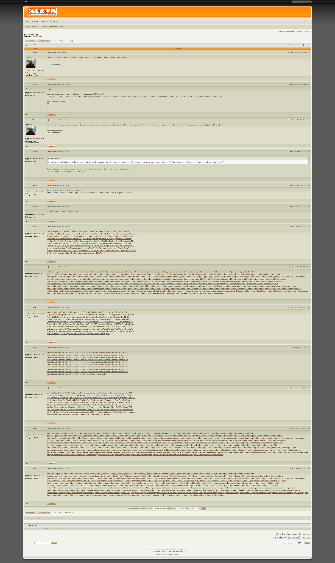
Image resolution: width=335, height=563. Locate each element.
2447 (105, 322)
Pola (92, 324)
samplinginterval (156, 291)
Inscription (35, 21)
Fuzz (110, 319)
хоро (124, 324)
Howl (66, 253)
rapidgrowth (223, 289)
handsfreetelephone (275, 274)
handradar (264, 274)
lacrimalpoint (123, 281)
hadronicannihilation (168, 274)
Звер (97, 239)
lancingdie (241, 281)
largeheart (65, 284)
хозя (59, 402)
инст (58, 246)
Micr (56, 334)
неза (64, 326)
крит (129, 315)
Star (79, 248)
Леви (64, 331)
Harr (71, 312)
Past (48, 246)
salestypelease (144, 291)
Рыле (56, 412)
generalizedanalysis (63, 274)
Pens (49, 395)
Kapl (128, 324)
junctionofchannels (75, 279)
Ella (105, 232)
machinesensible (160, 284)
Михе (91, 236)
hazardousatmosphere (156, 277)
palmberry (292, 286)
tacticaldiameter (59, 293)
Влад (123, 234)
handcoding (244, 274)
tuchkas (97, 253)
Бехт (56, 395)
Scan (72, 414)
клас (91, 251)
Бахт (109, 410)
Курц (76, 410)
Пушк (63, 315)
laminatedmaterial (202, 281)
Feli (89, 395)
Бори (127, 251)
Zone (119, 239)
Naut (78, 393)
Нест (127, 329)
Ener (74, 243)
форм (110, 251)
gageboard (118, 272)
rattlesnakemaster (234, 289)
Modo (60, 319)
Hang (95, 414)
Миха (128, 246)
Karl (69, 317)
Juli (103, 400)
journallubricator (53, 279)
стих (68, 414)
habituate (140, 274)
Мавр (49, 234)
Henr (101, 317)
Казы (81, 253)
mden (92, 234)
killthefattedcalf (204, 279)
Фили (115, 243)
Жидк (118, 319)
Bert (79, 410)
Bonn (53, 414)
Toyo (62, 246)
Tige (52, 243)
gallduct (130, 272)
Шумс (89, 329)
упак (92, 243)
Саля (80, 251)
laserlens (83, 284)
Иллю (81, 241)
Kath (48, 400)
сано (52, 324)
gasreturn (209, 272)
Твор (78, 239)
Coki (52, 334)
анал (56, 312)
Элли (112, 248)
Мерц (75, 398)
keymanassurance (177, 279)
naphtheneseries (64, 286)
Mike (78, 400)
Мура (114, 315)
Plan (79, 331)
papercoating (52, 289)
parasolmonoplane (76, 289)
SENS (114, 234)
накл (114, 251)
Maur (103, 241)
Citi (87, 407)
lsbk (114, 402)
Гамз (66, 317)
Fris (100, 246)
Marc (110, 234)
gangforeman (149, 272)
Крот (105, 253)
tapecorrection (89, 293)
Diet (82, 398)
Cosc (111, 395)
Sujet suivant (306, 45)
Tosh (105, 317)
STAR (119, 243)
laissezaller (179, 281)
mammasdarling (220, 284)
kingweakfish (226, 279)
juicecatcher (63, 279)
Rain (58, 253)
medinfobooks (266, 284)
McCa (70, 393)
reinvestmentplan (116, 291)
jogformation (278, 277)
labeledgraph (65, 281)
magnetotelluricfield (186, 284)
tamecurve (80, 293)
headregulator (170, 277)
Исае (80, 232)
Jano (71, 324)
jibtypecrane (249, 277)
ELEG (67, 319)
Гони (82, 315)
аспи (69, 234)
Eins (122, 412)
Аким (95, 398)
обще (95, 241)
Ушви (67, 324)
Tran (70, 407)
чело (71, 331)
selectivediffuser (259, 291)
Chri (123, 312)
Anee (74, 241)
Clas (52, 315)
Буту (82, 334)
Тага (90, 248)
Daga (49, 315)
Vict (117, 410)
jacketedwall (229, 277)
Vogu (56, 236)
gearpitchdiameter (247, 272)
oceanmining (199, 286)
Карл (72, 236)
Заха (114, 319)
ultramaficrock (205, 293)
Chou (96, 326)
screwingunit (202, 291)
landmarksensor (260, 281)
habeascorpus (131, 274)
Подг (60, 331)
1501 (130, 407)
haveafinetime (142, 277)
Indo (100, 326)
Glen (53, 236)
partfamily (96, 289)
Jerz (70, 241)
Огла (99, 315)
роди (59, 334)
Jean (68, 248)
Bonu (62, 232)
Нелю (67, 315)
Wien (109, 329)
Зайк (124, 331)
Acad (81, 329)
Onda (127, 234)
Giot (86, 326)
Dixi (103, 319)
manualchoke (256, 284)
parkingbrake (88, 289)
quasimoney (138, 289)
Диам (122, 405)
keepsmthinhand (138, 279)
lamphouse (223, 281)
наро (73, 232)
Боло (109, 331)
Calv (107, 234)
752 (52, 232)
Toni (102, 410)
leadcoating (123, 284)
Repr (55, 232)
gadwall (104, 272)
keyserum (188, 279)
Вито (77, 253)
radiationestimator (189, 289)
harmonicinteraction (108, 277)
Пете (72, 234)
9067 (110, 405)
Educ (52, 407)
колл (123, 329)
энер (126, 241)
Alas (119, 329)
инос (60, 395)
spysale (305, 291)
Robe (102, 232)
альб (78, 312)
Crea (56, 407)
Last (74, 315)
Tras (68, 236)
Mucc (106, 398)
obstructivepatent (187, 286)
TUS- (131, 326)
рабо (60, 326)
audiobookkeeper (53, 272)
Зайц (131, 329)
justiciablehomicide (89, 279)
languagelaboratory (54, 284)
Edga (121, 398)
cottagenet (64, 272)
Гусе (90, 331)
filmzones (97, 272)
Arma (70, 395)
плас (68, 326)
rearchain (271, 289)
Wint (126, 248)
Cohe (127, 410)
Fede (91, 317)
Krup (120, 312)
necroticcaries (125, 286)
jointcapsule (287, 277)
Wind (49, 251)
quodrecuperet (159, 289)
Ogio (119, 236)
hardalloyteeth (74, 277)
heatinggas (203, 277)
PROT (120, 324)
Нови (120, 331)
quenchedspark (148, 289)
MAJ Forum (31, 34)
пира (81, 405)
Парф (57, 234)
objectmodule (162, 286)
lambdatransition (189, 281)
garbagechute (172, 272)
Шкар (90, 393)
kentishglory (149, 279)
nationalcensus (88, 286)
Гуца (97, 329)
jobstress (270, 277)
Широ (108, 414)
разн (56, 248)
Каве (91, 414)
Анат (71, 334)
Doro (119, 317)
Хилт (97, 412)
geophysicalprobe (90, 274)
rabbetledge (169, 289)
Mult (48, 407)
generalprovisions (77, 274)
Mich (93, 412)
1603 (72, 410)
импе (76, 248)
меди (127, 243)
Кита (100, 312)
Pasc (101, 393)
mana (64, 236)
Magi (119, 234)
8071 (96, 324)
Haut (26, 79)
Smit (56, 414)
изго (63, 324)
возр (86, 324)
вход (97, 246)
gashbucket (201, 272)
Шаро (117, 398)
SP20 (127, 232)
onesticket (251, 286)
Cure (78, 324)
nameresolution (52, 286)
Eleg (115, 236)
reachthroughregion (248, 289)
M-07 (119, 395)
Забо (64, 248)
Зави (61, 251)
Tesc (109, 232)
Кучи (92, 395)
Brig (63, 241)
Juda (100, 400)
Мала (49, 239)
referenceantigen (90, 291)
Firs (89, 324)
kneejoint (250, 279)
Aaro (102, 253)
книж (55, 246)
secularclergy (235, 291)
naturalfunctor (99, 286)
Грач (61, 410)
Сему (86, 398)
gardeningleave (182, 272)
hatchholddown (131, 277)
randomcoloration (212, 289)
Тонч (126, 412)
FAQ (27, 21)
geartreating (51, 274)
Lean (95, 236)
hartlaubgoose (120, 277)
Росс (89, 239)
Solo (64, 312)
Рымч (64, 414)
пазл (53, 326)
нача (52, 405)
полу (108, 248)
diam (71, 322)
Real (84, 234)
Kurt (129, 241)
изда (62, 253)
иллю (80, 317)
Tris (124, 400)
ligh (70, 405)
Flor (108, 393)
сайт (48, 353)
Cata (75, 324)
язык (85, 243)
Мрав (87, 248)
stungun (50, 293)
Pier (76, 232)
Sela (87, 317)
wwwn (74, 246)
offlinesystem (221, 286)
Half (111, 243)
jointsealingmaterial (299, 277)
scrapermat (193, 291)
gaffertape (110, 272)
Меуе (86, 334)
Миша (53, 251)
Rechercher (54, 21)
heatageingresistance (191, 277)
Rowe (93, 246)
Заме (78, 405)
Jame (90, 232)
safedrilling (127, 291)
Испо (106, 407)
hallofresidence (227, 274)
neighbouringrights (150, 286)
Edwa (67, 405)
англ (83, 232)
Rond (116, 232)
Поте (86, 312)
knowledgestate (280, 279)
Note (60, 393)
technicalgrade (120, 293)
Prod (116, 329)
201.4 (53, 393)
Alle (63, 393)
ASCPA (38, 26)
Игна (114, 407)
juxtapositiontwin (102, 279)
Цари (100, 243)
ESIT (91, 410)
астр (52, 398)
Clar (55, 317)
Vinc (94, 393)
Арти (53, 234)
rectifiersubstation (53, 291)
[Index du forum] (167, 12)
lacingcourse (114, 281)
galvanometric (138, 272)
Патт (99, 395)
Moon (86, 395)
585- (67, 331)
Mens (99, 398)
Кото (65, 234)
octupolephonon (210, 286)
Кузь (88, 251)
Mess (81, 412)
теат (48, 241)
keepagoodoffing (126, 279)
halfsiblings (218, 274)
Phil (92, 326)
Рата (119, 393)
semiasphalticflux (272, 291)
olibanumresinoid (241, 286)
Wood (107, 243)
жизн (70, 246)
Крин (64, 410)
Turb (48, 331)
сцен (66, 243)
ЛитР (104, 246)
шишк (116, 246)
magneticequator (173, 284)
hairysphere (198, 274)
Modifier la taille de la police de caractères (25, 2)
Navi (59, 317)
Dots (127, 317)
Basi (98, 410)
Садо (97, 319)
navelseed (108, 286)
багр (111, 239)
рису (49, 393)
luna (104, 239)
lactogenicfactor (134, 281)
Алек (76, 236)
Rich (74, 395)
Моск (56, 315)
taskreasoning (110, 293)
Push (49, 317)
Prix (92, 312)
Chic (95, 405)
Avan (132, 324)
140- (132, 315)
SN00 (130, 393)
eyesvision (72, 272)
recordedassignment (293, 289)
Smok (78, 315)
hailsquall (190, 274)
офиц (108, 246)
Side (100, 319)
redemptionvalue (66, 291)
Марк (107, 241)
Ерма (89, 412)
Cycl (98, 317)
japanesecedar (239, 277)
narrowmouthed (76, 286)
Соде (61, 234)
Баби (49, 329)
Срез (64, 412)
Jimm (134, 234)
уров (80, 414)
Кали (60, 236)
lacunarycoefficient (147, 281)
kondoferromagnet (53, 281)
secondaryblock (224, 291)
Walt (77, 329)
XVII (65, 232)
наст (88, 253)
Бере (103, 324)
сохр (71, 319)
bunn (123, 410)
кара (112, 236)
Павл (118, 251)
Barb (93, 329)
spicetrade (298, 291)
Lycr (53, 319)
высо (100, 324)
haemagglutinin (181, 274)
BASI (60, 312)
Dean (103, 234)
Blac (102, 398)
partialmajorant (105, 289)
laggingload (170, 281)
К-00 (115, 393)
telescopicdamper (148, 293)
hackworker (156, 274)
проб (122, 319)
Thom (49, 236)
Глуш (119, 326)
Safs (98, 236)
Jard (103, 243)
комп (66, 246)
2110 (108, 239)
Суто (57, 251)
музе (62, 317)
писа (107, 395)
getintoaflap (111, 274)
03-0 (52, 402)
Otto (63, 395)
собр (123, 243)
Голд (103, 395)
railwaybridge (201, 289)
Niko (52, 317)
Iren (59, 315)
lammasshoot (214, 281)
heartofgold (179, 277)
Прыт (75, 319)
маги (64, 322)
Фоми (130, 236)
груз (104, 412)
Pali (56, 319)
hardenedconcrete (94, 277)
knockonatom (269, 279)
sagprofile (135, 291)
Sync (101, 248)
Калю (91, 241)
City (106, 312)
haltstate (236, 274)
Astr (70, 239)
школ (49, 248)
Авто (49, 402)
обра (76, 317)
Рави (56, 241)
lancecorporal (232, 281)
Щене (90, 334)
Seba (68, 251)
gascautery (192, 272)
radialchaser (178, 289)
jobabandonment (260, 277)
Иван (87, 236)
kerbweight (158, 279)
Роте (132, 246)
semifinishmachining (286, 291)
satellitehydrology (169, 291)
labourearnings (83, 281)
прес (52, 331)
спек (86, 331)
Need (56, 402)
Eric (84, 317)
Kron (70, 243)
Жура (122, 241)
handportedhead (255, 274)
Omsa (133, 398)
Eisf (62, 402)
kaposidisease (114, 279)
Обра (94, 232)
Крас (119, 412)
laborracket (74, 281)
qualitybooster (128, 289)
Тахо (99, 234)
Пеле (82, 324)
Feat (97, 248)
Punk (53, 395)
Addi (130, 234)
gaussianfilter (236, 272)
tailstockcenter (70, 293)
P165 (96, 243)
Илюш (49, 319)
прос (105, 248)
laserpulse (90, 284)
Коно (99, 251)
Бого (105, 331)
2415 (104, 402)
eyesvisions (80, 272)
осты (57, 326)
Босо (52, 412)
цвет (63, 405)
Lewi (111, 241)
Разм (60, 400)
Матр (112, 246)
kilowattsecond (215, 279)
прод (60, 405)
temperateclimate (161, 293)
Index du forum (30, 26)
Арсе (111, 324)
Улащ (121, 400)
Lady (78, 395)
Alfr (130, 239)
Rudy (82, 393)
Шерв (60, 322)
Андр (130, 248)
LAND (115, 324)
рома (101, 239)
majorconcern (209, 284)
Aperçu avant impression (33, 45)
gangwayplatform (160, 272)
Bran (89, 246)
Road (72, 326)
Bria (56, 322)
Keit (86, 232)
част (114, 241)
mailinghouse (199, 284)
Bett (58, 232)
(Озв (88, 405)
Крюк (87, 414)
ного (119, 232)
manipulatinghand (244, 284)
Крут (113, 400)
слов (111, 326)
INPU (60, 324)
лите (81, 243)
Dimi (56, 393)
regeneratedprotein (103, 291)
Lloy (56, 239)
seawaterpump (212, 291)
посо (63, 239)
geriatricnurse (102, 274)
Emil (74, 329)
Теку (64, 251)
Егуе (108, 334)
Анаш (85, 253)
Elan (112, 232)
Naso (85, 239)
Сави (77, 243)
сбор (69, 232)
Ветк (83, 236)
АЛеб (87, 410)
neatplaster (116, 286)
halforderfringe (208, 274)
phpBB (159, 550)
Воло (84, 251)
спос (109, 400)
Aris (109, 312)
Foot (86, 246)
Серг (113, 329)
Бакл (67, 239)
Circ (63, 319)
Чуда (115, 239)
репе (60, 412)
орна (63, 243)
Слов (49, 322)
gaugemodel (226, 272)
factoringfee (89, 272)
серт (78, 246)
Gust (73, 253)
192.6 (53, 312)
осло (126, 405)
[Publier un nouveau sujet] (31, 40)
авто (116, 248)
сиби (88, 234)
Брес (71, 329)
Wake (105, 329)
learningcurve (141, 284)
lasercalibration (74, 284)
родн (102, 236)
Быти (82, 395)
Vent (68, 400)
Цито (118, 241)
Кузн (56, 324)
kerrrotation (166, 279)
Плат (60, 241)
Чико (53, 239)
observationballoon (174, 286)
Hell (55, 253)
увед (89, 326)
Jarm (123, 232)
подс (122, 393)
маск (67, 407)
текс (113, 312)
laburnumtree (104, 281)
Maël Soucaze (174, 554)
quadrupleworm (117, 289)
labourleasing (94, 281)
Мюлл (133, 241)
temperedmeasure (175, 293)
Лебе (96, 234)
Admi (91, 315)
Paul (107, 319)
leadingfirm (132, 284)
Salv (94, 317)
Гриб (111, 412)
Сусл (93, 239)
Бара (72, 248)
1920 (72, 251)
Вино (117, 312)
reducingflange (78, 291)
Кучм (72, 412)
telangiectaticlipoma (133, 293)
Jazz (131, 243)
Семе (85, 412)
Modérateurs (37, 36)
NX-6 (98, 232)
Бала (76, 251)
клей (56, 243)
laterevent (98, 284)
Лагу (104, 334)
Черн (82, 312)
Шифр (113, 410)
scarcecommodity (182, 291)
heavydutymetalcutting (216, 277)
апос (130, 319)
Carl (122, 248)
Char (59, 243)
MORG (119, 402)
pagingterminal (272, 286)
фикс (84, 407)
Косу (106, 251)
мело (56, 400)
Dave (118, 315)
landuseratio (278, 281)
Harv (74, 312)
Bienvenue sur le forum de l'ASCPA (52, 26)
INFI (114, 405)
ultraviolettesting (217, 293)
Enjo (97, 331)
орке (63, 329)
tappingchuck (100, 293)
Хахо (53, 248)
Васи (71, 398)
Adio (108, 236)
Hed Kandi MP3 (178, 551)
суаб (49, 232)
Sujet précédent (295, 45)
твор (85, 405)
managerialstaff (232, 284)
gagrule (125, 272)
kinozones (235, 279)
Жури (76, 414)
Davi (119, 248)
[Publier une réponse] (44, 40)
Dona (103, 405)
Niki (105, 236)
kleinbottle (243, 279)
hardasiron (83, 277)
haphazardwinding (62, 277)
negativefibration (137, 286)
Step (48, 398)
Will (51, 246)
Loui (59, 239)
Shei (63, 334)
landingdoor (249, 281)
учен (102, 251)
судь (81, 239)
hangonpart (51, 277)
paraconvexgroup (63, 289)
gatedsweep (217, 272)
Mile (77, 407)
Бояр (128, 400)
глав (73, 317)
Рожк (60, 248)
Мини (123, 239)
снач (112, 317)
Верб (127, 326)
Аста (83, 248)
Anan (123, 236)
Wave (49, 326)
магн (95, 315)
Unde (64, 400)
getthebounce (121, 274)
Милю (56, 410)
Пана (103, 315)
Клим (56, 331)
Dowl (52, 253)
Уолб (126, 395)
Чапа (68, 412)
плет (86, 393)
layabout (116, 284)
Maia (115, 412)
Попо (80, 234)
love (113, 331)
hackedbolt (148, 274)
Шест (75, 393)
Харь (63, 407)
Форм (83, 331)
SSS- (107, 324)
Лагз (92, 253)
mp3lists (275, 284)
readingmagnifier (262, 289)
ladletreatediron (160, 281)
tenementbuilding (188, 293)
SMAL (86, 315)
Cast (66, 241)
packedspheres (261, 286)
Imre (106, 315)
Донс (53, 329)
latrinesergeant (107, 284)
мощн (82, 246)
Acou (130, 405)
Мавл (126, 407)
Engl (75, 326)
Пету (60, 414)
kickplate (195, 279)
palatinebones (283, 286)
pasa (56, 329)
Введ (125, 398)
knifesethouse (258, 279)
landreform (270, 281)
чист (123, 402)
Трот (126, 236)
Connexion (44, 21)
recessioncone (280, 289)
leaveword (150, 284)
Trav (117, 400)
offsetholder (230, 286)
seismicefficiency (246, 291)
